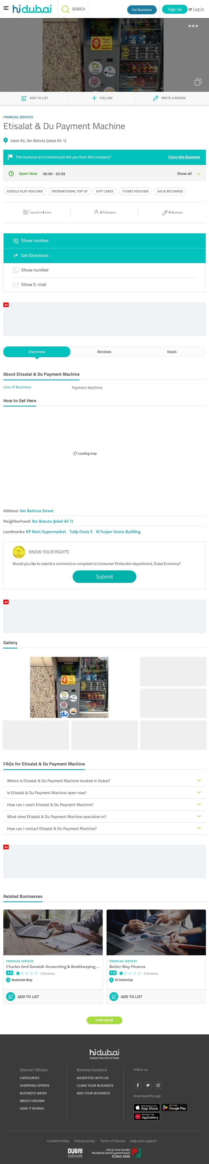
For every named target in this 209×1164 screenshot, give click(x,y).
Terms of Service (112, 1141)
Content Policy (58, 1141)
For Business (142, 9)
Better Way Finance (127, 966)
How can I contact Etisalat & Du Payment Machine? (52, 828)
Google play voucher (25, 191)
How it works (32, 1108)
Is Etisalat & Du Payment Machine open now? (46, 792)
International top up (69, 191)
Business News (33, 1093)
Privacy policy (84, 1141)
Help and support (143, 1141)
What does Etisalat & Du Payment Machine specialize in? (56, 816)
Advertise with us (93, 1078)
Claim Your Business (95, 1085)
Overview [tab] (37, 351)
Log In (198, 8)
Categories (30, 1078)
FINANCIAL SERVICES (20, 961)
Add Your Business (93, 1093)
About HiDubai (32, 1100)
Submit (104, 576)
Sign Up (175, 9)
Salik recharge (170, 191)
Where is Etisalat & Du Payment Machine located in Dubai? (58, 780)
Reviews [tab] (104, 351)
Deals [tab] (172, 351)
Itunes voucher (135, 191)
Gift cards (105, 191)
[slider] (27, 973)
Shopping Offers (34, 1085)
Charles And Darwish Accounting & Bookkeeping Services (53, 966)
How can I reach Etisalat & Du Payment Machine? (50, 804)
